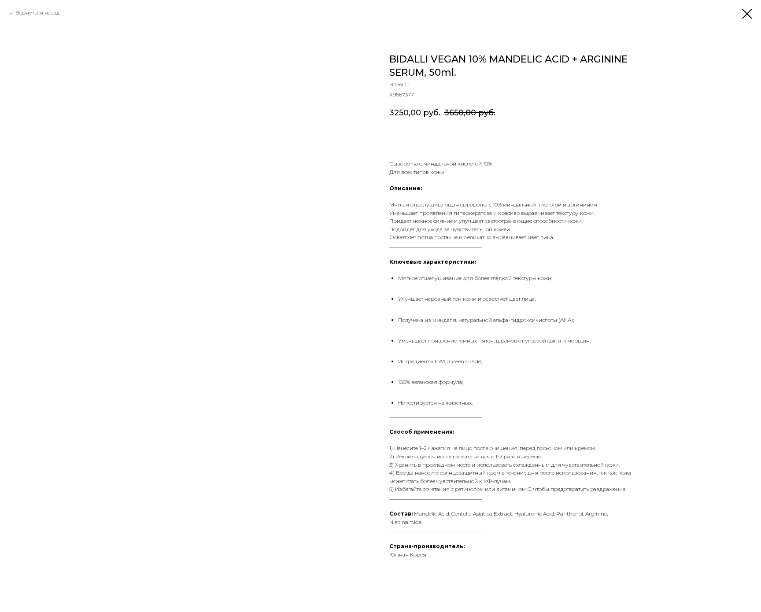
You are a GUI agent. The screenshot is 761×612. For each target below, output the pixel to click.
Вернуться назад (37, 12)
